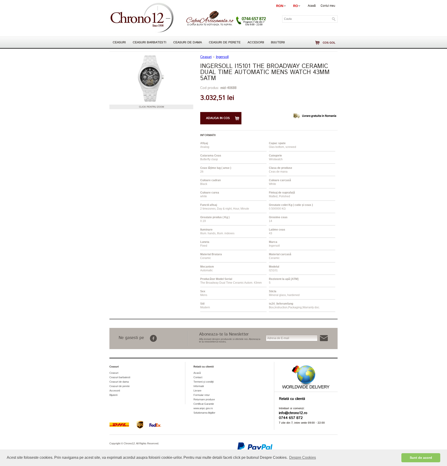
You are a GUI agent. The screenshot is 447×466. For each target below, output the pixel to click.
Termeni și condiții (203, 381)
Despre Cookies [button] (302, 457)
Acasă (312, 5)
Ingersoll (222, 56)
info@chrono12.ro (293, 413)
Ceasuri (119, 42)
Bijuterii (278, 42)
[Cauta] (334, 19)
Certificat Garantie (203, 403)
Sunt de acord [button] (421, 457)
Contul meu (328, 5)
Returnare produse (204, 399)
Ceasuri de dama (187, 42)
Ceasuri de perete (224, 42)
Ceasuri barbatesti (149, 42)
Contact (197, 377)
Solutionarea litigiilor (204, 412)
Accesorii (255, 42)
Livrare (197, 390)
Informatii (198, 386)
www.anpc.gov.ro (203, 408)
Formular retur (201, 395)
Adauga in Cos (218, 118)
